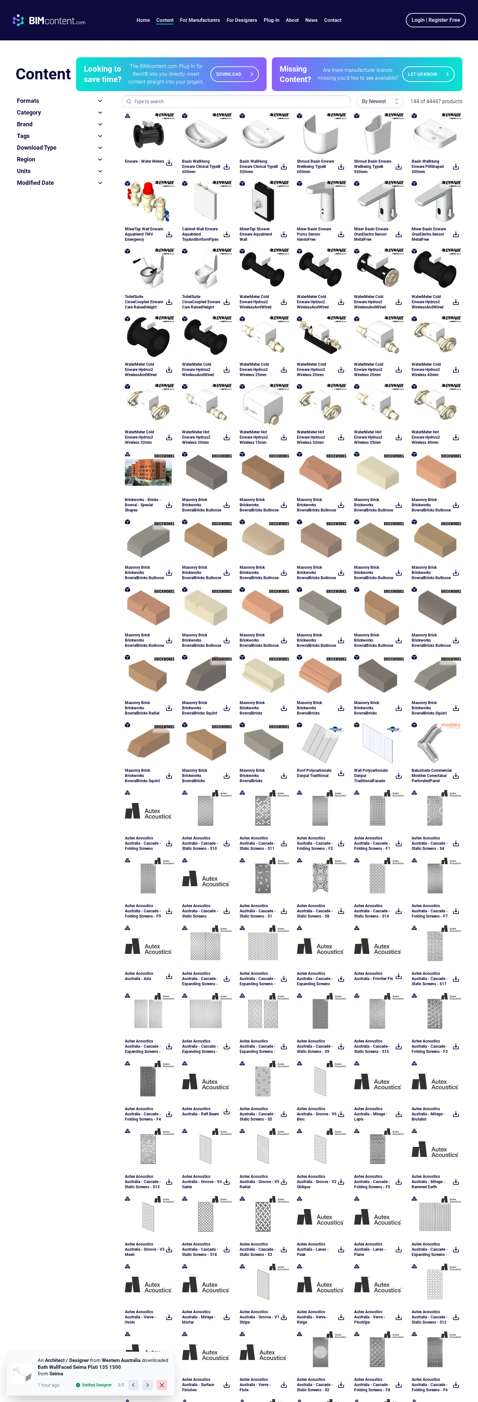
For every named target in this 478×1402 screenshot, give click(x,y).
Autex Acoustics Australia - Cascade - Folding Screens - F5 (372, 1181)
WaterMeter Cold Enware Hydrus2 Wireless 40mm (426, 369)
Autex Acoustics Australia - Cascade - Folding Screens (143, 843)
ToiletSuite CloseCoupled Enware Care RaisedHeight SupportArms (144, 302)
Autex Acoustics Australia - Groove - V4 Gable (202, 1181)
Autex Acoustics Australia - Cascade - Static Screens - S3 (258, 1249)
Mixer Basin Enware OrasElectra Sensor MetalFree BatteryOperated (429, 234)
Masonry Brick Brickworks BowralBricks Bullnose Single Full (373, 640)
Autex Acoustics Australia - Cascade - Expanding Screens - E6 (258, 1046)
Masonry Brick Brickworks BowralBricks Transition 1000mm (371, 708)
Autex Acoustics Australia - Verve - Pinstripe (369, 1317)
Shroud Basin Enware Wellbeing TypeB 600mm (315, 166)
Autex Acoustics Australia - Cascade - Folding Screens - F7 (430, 911)
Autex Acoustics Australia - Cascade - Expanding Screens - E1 (258, 979)
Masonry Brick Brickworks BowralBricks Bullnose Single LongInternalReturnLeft (202, 640)
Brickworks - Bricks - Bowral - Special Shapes (143, 504)
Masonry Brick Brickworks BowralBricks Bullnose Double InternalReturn (373, 505)
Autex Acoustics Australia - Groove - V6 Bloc (317, 1114)
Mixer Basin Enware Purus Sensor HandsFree (314, 234)
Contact (332, 20)
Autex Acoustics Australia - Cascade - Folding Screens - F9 (143, 911)
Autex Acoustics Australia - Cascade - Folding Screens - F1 (372, 843)
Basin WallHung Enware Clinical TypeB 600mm (201, 166)
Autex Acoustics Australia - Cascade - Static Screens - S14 (372, 911)
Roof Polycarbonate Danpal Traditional (314, 773)
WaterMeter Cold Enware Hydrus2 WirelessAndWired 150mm (198, 369)
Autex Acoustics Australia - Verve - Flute (255, 1384)
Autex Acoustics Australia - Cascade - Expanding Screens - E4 (200, 1046)
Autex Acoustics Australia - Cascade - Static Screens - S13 (143, 1181)
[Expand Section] (100, 101)
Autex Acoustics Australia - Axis (139, 976)
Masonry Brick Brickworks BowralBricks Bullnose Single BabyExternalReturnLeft (374, 572)
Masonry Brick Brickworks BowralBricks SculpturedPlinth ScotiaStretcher (254, 708)
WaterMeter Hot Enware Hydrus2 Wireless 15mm (254, 437)
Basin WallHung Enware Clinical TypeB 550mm (259, 166)
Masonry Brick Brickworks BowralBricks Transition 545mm (256, 775)
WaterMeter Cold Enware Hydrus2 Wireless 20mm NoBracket (368, 369)
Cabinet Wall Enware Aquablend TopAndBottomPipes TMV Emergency (200, 234)
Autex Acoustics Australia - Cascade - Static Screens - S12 (430, 1317)
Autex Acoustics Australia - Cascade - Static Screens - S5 (258, 1114)
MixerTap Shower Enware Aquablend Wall (256, 234)
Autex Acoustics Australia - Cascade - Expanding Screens (315, 978)
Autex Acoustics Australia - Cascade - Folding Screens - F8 (372, 1384)
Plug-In (271, 20)
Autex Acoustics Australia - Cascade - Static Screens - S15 (372, 1046)
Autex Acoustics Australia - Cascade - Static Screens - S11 (258, 843)
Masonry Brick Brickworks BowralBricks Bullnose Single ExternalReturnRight (431, 640)
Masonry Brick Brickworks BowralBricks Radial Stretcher (142, 708)
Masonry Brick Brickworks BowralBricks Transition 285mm (198, 775)
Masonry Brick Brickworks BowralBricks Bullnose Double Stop (316, 505)
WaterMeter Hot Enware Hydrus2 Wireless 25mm (368, 437)
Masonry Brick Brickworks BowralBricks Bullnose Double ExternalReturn (431, 505)
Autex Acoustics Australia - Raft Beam (200, 1111)
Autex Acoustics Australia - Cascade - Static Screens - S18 (200, 1249)
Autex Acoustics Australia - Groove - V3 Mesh (145, 1249)
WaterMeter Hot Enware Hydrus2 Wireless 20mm (196, 437)
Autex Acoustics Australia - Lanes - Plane (370, 1249)
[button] (165, 20)
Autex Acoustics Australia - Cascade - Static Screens (200, 911)
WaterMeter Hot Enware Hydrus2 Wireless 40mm (426, 437)
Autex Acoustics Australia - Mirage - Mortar (199, 1317)
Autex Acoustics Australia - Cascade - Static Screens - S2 (315, 1384)
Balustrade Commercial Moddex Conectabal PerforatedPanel (432, 775)
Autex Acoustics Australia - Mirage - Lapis (371, 1114)
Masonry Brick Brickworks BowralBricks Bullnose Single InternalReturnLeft (316, 640)
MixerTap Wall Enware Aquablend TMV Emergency (144, 234)
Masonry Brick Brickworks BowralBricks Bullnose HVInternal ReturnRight (431, 572)
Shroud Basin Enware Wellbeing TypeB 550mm (372, 166)
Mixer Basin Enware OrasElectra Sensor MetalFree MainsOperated (371, 234)
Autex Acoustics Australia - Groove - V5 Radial (259, 1181)
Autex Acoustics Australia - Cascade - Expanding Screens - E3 (200, 979)
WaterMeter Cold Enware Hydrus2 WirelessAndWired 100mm (256, 302)
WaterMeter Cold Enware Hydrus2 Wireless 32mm (139, 437)
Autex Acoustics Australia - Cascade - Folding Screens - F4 (143, 1114)
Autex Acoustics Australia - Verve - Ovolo (140, 1317)
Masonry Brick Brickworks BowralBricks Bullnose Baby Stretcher (201, 572)
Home (143, 20)
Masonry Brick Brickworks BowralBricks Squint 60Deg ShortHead (142, 775)
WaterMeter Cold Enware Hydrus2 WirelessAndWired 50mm (370, 302)
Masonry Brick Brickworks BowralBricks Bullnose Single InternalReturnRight (259, 640)
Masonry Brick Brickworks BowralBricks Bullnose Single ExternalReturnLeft (259, 572)
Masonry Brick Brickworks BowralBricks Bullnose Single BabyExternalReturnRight (317, 572)
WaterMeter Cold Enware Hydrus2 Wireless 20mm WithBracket (311, 369)
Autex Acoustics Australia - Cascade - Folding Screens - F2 (315, 843)
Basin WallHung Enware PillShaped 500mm (428, 166)
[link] (90, 1373)
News (311, 20)
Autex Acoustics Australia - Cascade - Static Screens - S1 (258, 911)
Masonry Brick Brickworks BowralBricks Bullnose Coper (144, 572)
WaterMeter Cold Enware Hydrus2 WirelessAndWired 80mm (313, 302)
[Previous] (133, 1385)
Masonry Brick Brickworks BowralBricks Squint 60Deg (199, 708)
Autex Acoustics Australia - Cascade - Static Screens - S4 (430, 843)
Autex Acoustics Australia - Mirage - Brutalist (428, 1114)
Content (165, 20)
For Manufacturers (200, 20)
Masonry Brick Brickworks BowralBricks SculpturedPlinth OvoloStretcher (311, 708)
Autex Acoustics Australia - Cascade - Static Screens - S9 (315, 1046)
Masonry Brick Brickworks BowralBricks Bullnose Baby (201, 505)
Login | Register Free (436, 20)
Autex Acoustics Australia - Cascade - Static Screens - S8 (315, 911)
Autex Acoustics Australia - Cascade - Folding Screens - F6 (430, 1384)
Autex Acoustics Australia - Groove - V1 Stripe (259, 1317)
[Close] (162, 1385)
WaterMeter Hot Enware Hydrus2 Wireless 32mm (311, 437)
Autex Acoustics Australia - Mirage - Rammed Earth (428, 1181)
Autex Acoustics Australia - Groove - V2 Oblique (317, 1181)
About (292, 20)
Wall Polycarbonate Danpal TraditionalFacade (371, 775)
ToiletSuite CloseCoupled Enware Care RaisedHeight (201, 301)
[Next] (147, 1385)
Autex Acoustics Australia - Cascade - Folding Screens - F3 (430, 1046)
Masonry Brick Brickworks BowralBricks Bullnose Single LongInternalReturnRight (145, 640)
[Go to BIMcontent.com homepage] (55, 20)
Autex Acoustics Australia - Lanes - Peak (313, 1249)
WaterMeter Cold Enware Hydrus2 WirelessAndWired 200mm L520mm (428, 302)
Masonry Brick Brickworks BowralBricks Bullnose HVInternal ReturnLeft (259, 505)
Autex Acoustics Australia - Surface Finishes (198, 1384)
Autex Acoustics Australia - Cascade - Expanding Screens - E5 (143, 1046)
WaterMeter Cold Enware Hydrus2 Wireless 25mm (254, 369)
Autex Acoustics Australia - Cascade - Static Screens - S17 (430, 978)
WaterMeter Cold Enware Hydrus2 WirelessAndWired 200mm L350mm (141, 369)
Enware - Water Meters (144, 161)
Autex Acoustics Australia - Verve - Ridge (312, 1317)
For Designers (242, 20)
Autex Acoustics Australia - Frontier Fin (373, 976)
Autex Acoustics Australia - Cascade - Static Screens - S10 (200, 843)
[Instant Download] (169, 163)
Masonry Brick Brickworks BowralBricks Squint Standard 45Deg (429, 708)
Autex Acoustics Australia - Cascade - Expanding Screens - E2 (430, 1249)
